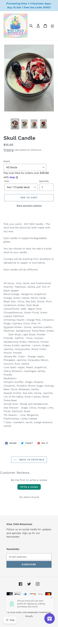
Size (6, 181)
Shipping (9, 149)
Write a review (29, 486)
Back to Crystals (31, 459)
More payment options (29, 205)
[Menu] (52, 25)
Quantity (44, 181)
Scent (7, 161)
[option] (15, 124)
